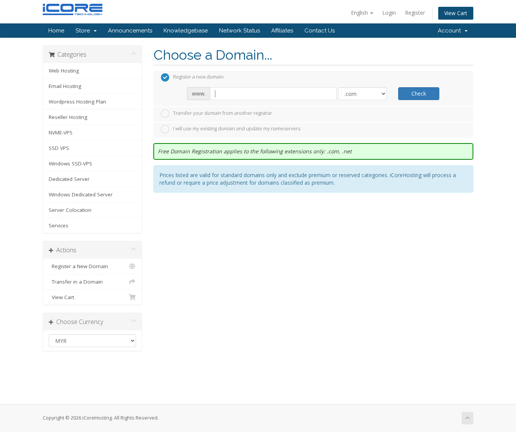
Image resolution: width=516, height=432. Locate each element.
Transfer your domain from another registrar (222, 113)
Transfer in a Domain (76, 281)
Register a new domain (198, 77)
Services (58, 225)
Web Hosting (64, 70)
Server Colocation (70, 210)
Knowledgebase (186, 30)
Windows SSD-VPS (70, 163)
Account (451, 30)
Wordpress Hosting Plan (77, 101)
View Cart (455, 13)
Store (84, 30)
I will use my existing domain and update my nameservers (236, 128)
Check (418, 93)
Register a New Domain (78, 266)
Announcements (130, 30)
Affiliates (282, 30)
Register (415, 12)
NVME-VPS (61, 132)
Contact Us (319, 30)
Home (56, 30)
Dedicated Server (69, 179)
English (360, 12)
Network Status (239, 30)
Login (389, 12)
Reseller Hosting (68, 117)
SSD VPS (59, 148)
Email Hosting (65, 86)
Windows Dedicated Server (81, 194)
